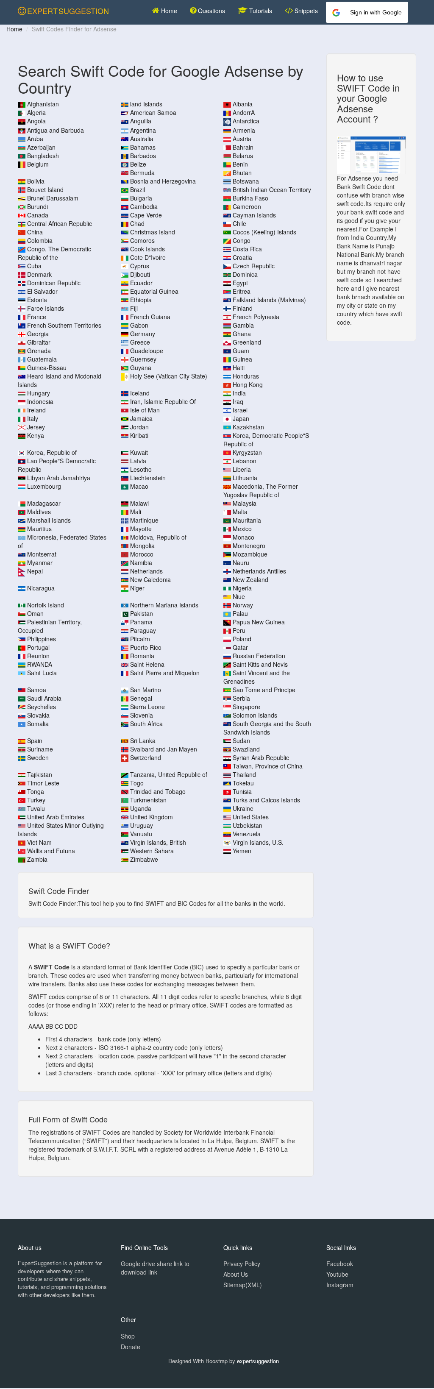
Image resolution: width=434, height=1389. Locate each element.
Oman (35, 613)
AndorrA (244, 112)
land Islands (146, 104)
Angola (36, 121)
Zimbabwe (144, 859)
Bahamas (143, 147)
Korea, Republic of (52, 452)
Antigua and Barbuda (55, 130)
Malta (240, 511)
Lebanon (244, 461)
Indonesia (40, 401)
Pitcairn (140, 639)
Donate (130, 1346)
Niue (239, 596)
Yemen (242, 850)
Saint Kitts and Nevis (260, 664)
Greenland (247, 342)
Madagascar (44, 503)
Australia (141, 138)
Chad (137, 223)
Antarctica (246, 121)
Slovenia (141, 715)
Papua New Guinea (259, 622)
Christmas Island (152, 232)
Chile (239, 223)
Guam (241, 350)
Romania (142, 655)
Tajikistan (39, 774)
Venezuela (247, 834)
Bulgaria (141, 198)
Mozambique (250, 554)
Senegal (141, 698)
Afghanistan (43, 104)
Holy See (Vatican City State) (168, 376)
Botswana (246, 181)
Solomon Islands (255, 715)
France (36, 316)
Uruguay (141, 825)
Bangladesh (43, 155)
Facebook (339, 1263)
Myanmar (40, 562)
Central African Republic (59, 223)
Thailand (244, 774)
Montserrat (41, 554)
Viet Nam (39, 842)
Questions (210, 10)
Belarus (243, 155)
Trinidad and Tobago (158, 791)
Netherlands (146, 571)
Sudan (241, 740)
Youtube (337, 1274)
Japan (241, 418)
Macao (139, 486)
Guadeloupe (146, 350)
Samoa (36, 689)
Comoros (142, 240)
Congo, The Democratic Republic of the (54, 253)
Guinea (242, 359)
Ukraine (243, 808)
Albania (243, 104)
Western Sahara (152, 850)
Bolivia (36, 181)
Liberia (242, 469)
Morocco (141, 554)
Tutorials (260, 10)
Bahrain (243, 147)
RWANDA (39, 664)
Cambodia (144, 206)
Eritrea (241, 291)
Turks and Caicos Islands (266, 800)
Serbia (241, 698)
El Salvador (42, 291)
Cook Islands (147, 249)
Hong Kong (248, 384)
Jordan (139, 427)
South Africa (146, 723)
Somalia (38, 723)
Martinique (144, 520)
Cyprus (139, 266)
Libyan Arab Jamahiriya (58, 477)
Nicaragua (41, 588)
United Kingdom (151, 817)
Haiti (239, 367)
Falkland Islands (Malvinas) (269, 299)
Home (168, 10)
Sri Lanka (143, 740)
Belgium (38, 164)
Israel (240, 410)
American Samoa (153, 112)
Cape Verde (146, 215)
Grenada (39, 350)
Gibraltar (38, 342)
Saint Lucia (42, 672)
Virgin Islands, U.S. (258, 842)
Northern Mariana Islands (164, 605)
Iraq (238, 401)
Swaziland (246, 749)
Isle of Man (145, 410)
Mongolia (142, 545)
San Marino (145, 689)
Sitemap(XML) (242, 1284)
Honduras (246, 376)
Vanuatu (141, 834)
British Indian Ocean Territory (272, 189)
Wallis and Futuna (51, 850)
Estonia (37, 299)
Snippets (305, 10)
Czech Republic (254, 266)
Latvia (138, 461)
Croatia (242, 257)
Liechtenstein (148, 477)
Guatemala (42, 359)
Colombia (40, 240)
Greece (140, 342)
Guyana (140, 367)
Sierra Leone (147, 706)
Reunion (38, 655)
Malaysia (244, 503)
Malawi (139, 503)
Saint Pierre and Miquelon (165, 672)
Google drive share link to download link (155, 1267)
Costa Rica (247, 249)
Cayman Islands (254, 215)
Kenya (35, 435)
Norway (243, 605)
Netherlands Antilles (259, 571)
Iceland (140, 393)
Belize (138, 164)
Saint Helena (147, 664)
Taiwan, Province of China (268, 766)
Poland (242, 639)
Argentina (143, 130)
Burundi (37, 206)
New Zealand (250, 579)
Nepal (35, 571)
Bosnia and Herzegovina (163, 181)
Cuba (34, 266)
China (35, 232)
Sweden (38, 757)
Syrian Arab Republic (261, 757)
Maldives (39, 511)
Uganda (140, 808)
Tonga (35, 791)
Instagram (339, 1284)
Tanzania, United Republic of (168, 774)
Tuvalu (36, 808)
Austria (242, 138)
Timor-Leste (43, 783)
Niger (137, 588)
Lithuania (245, 477)
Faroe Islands (45, 308)
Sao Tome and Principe (264, 689)
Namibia (141, 562)
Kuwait (139, 452)
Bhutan (242, 172)
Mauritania (247, 520)
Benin (240, 164)
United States (251, 817)
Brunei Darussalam (52, 198)
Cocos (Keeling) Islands (264, 232)
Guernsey (143, 359)
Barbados (143, 155)
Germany (142, 333)
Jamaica (141, 418)
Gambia (243, 325)
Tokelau (243, 783)
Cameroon (247, 206)
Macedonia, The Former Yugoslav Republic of (260, 490)
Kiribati (139, 435)
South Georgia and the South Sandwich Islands (267, 727)
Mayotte (141, 528)
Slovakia (38, 715)
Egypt (240, 282)
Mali (135, 511)
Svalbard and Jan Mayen (163, 749)
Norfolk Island (45, 605)
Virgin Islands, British (158, 842)
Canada (37, 215)
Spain (34, 740)
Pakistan (141, 613)
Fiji (134, 308)
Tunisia (242, 791)
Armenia (244, 130)
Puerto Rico (145, 647)
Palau (240, 613)
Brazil (137, 189)
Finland (243, 308)
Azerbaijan (41, 147)
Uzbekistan (247, 825)
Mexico (242, 528)
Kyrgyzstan (247, 452)
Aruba (35, 138)
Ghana (242, 333)
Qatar (240, 647)
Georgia (38, 333)
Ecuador (141, 282)
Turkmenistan (148, 800)
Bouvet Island (45, 189)
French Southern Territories (64, 325)
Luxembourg (44, 486)
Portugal (38, 647)
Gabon (139, 325)
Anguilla (140, 121)
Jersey (36, 427)
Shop (128, 1336)
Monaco (243, 537)
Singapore (246, 706)
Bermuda (142, 172)
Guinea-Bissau (47, 367)
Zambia (37, 859)
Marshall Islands (49, 520)
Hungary (38, 393)
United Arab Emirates (55, 817)
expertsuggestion (258, 1361)
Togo (137, 783)
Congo (241, 240)
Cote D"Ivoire (148, 257)
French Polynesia (256, 316)
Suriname (40, 749)
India (239, 393)
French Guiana (150, 316)
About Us (235, 1274)
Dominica (245, 274)
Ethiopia (141, 299)
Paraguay (143, 630)
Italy (32, 418)
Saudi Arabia (44, 698)
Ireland (36, 410)
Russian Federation (259, 655)
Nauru (241, 562)
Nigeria (242, 588)
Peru (239, 630)
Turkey (36, 800)
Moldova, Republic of (158, 537)
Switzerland (145, 757)
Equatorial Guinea (154, 291)
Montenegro (249, 545)
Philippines (41, 639)
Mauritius (39, 528)
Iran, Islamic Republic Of (163, 401)
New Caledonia (150, 579)
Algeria (36, 112)
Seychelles (41, 706)
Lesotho (141, 469)
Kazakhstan (248, 427)
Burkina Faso (250, 198)
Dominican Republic (54, 282)
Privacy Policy (241, 1263)
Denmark (39, 274)
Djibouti (140, 274)
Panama (141, 622)
